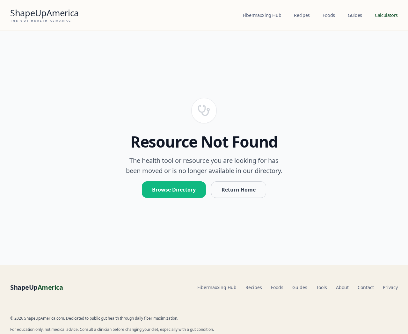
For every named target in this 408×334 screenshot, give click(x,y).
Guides (355, 15)
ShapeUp (36, 287)
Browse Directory (174, 189)
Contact (366, 287)
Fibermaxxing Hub (262, 15)
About (342, 287)
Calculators (386, 15)
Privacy (390, 287)
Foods (329, 15)
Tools (321, 287)
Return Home (239, 189)
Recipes (302, 15)
